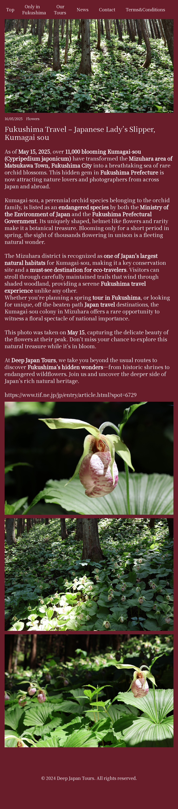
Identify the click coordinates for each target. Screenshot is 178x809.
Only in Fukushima (34, 9)
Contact (107, 9)
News (83, 9)
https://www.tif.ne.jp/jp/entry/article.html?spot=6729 (71, 394)
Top (10, 9)
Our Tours (60, 9)
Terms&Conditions (145, 9)
